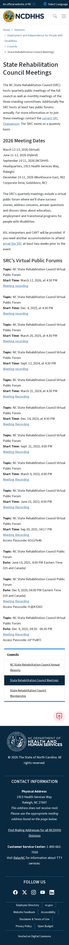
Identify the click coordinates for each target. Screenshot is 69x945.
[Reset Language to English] (45, 4)
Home (6, 30)
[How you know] (33, 4)
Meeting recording (15, 286)
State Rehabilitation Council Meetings (34, 680)
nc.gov (49, 905)
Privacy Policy (24, 926)
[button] (52, 16)
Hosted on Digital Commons (34, 936)
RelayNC (19, 858)
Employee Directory (27, 905)
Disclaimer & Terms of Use (34, 919)
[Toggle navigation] (64, 16)
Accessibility (48, 912)
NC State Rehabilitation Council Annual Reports (35, 667)
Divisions (19, 30)
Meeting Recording (16, 396)
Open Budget (45, 926)
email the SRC (12, 243)
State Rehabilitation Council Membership (28, 693)
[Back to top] (59, 716)
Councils (12, 46)
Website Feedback (24, 912)
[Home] (23, 12)
